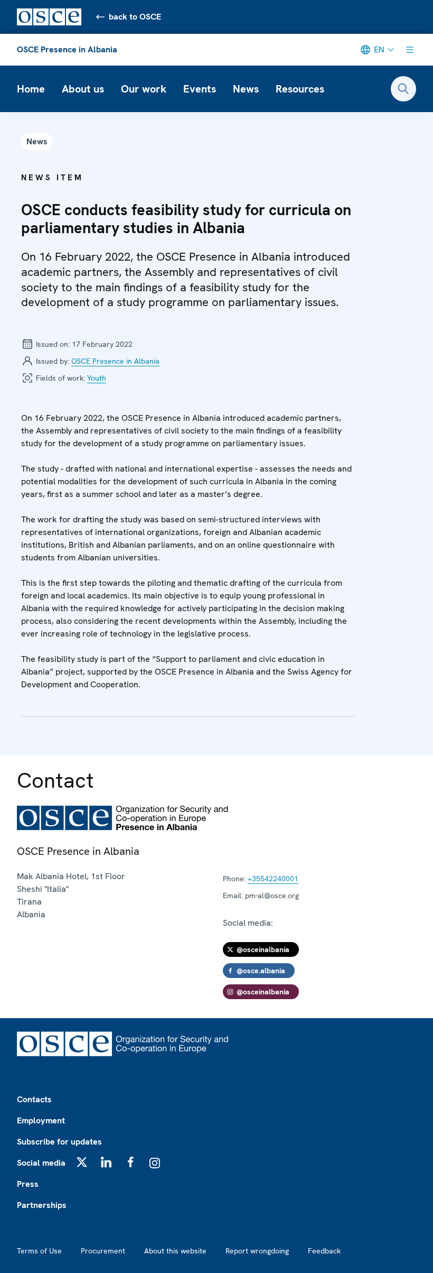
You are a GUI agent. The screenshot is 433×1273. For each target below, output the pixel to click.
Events (199, 89)
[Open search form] (403, 89)
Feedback (324, 1251)
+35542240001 (273, 878)
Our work (143, 89)
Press (28, 1183)
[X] (82, 1162)
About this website (175, 1251)
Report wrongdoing (257, 1251)
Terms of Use (39, 1251)
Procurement (103, 1251)
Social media (41, 1162)
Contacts (34, 1099)
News (246, 89)
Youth (96, 378)
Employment (41, 1120)
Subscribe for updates (59, 1141)
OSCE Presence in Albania (67, 49)
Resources (300, 89)
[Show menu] (409, 49)
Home (31, 89)
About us (83, 89)
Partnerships (42, 1205)
